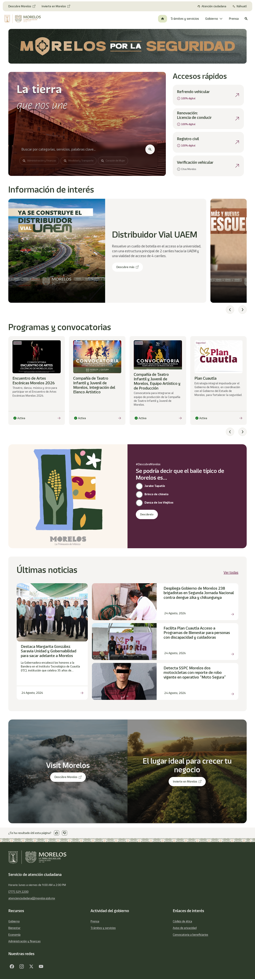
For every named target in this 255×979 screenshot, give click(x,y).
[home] (24, 18)
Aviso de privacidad (185, 928)
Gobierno (14, 921)
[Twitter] (31, 966)
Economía (14, 935)
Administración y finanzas (24, 941)
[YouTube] (40, 966)
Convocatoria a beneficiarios (190, 935)
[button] (230, 309)
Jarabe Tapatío (154, 486)
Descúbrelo (147, 514)
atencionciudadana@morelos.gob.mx (31, 898)
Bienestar (14, 928)
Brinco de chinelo (156, 494)
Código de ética (182, 921)
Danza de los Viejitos (158, 502)
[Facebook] (11, 966)
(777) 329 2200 (18, 892)
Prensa (95, 921)
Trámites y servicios (103, 928)
